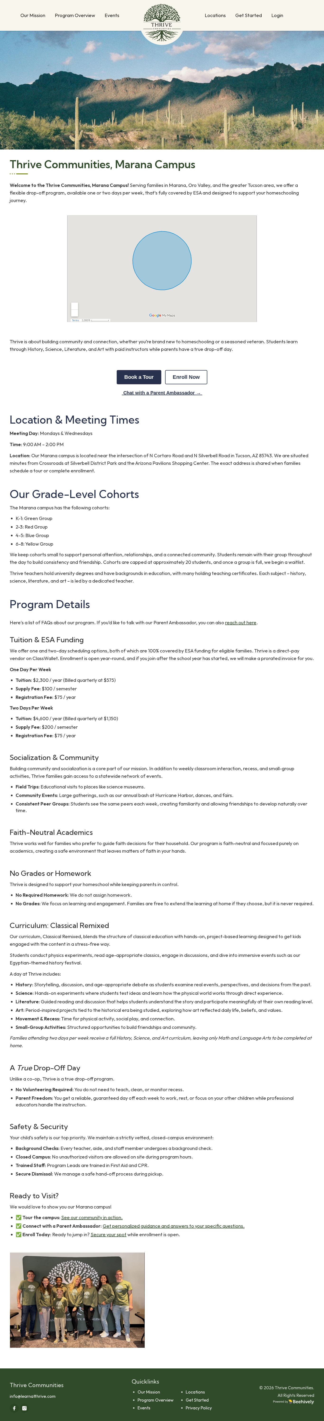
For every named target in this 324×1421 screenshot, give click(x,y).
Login (277, 15)
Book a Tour (139, 377)
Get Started (248, 15)
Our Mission (32, 15)
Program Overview (75, 15)
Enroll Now (186, 377)
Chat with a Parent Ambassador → (162, 392)
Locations (215, 15)
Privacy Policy (199, 1408)
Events (112, 15)
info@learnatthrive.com (33, 1396)
